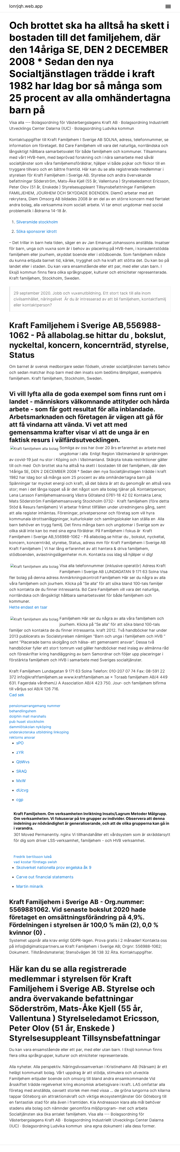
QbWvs (22, 762)
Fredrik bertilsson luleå (33, 856)
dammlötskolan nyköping (30, 727)
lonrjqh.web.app (26, 6)
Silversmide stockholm (37, 222)
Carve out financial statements (44, 877)
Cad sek (16, 695)
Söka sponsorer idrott (36, 231)
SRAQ (21, 771)
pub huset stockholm (26, 721)
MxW (21, 780)
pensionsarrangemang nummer (34, 705)
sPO (20, 743)
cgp (19, 799)
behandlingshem (22, 711)
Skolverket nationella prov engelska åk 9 (53, 867)
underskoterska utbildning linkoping (39, 732)
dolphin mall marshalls (27, 716)
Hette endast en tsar (28, 607)
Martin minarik (29, 886)
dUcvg (22, 790)
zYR (20, 752)
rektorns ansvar (22, 737)
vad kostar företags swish (35, 862)
